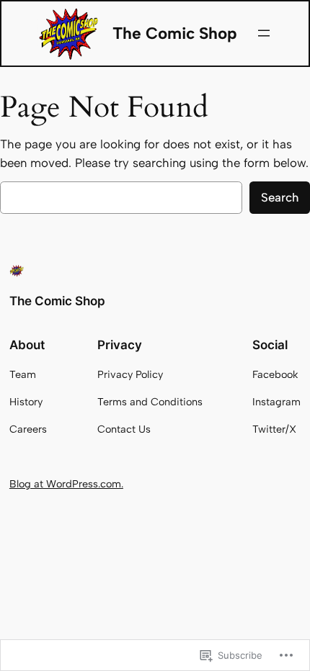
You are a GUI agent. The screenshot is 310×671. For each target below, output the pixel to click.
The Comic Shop (174, 33)
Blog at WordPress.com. (66, 483)
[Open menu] (264, 33)
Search (279, 197)
